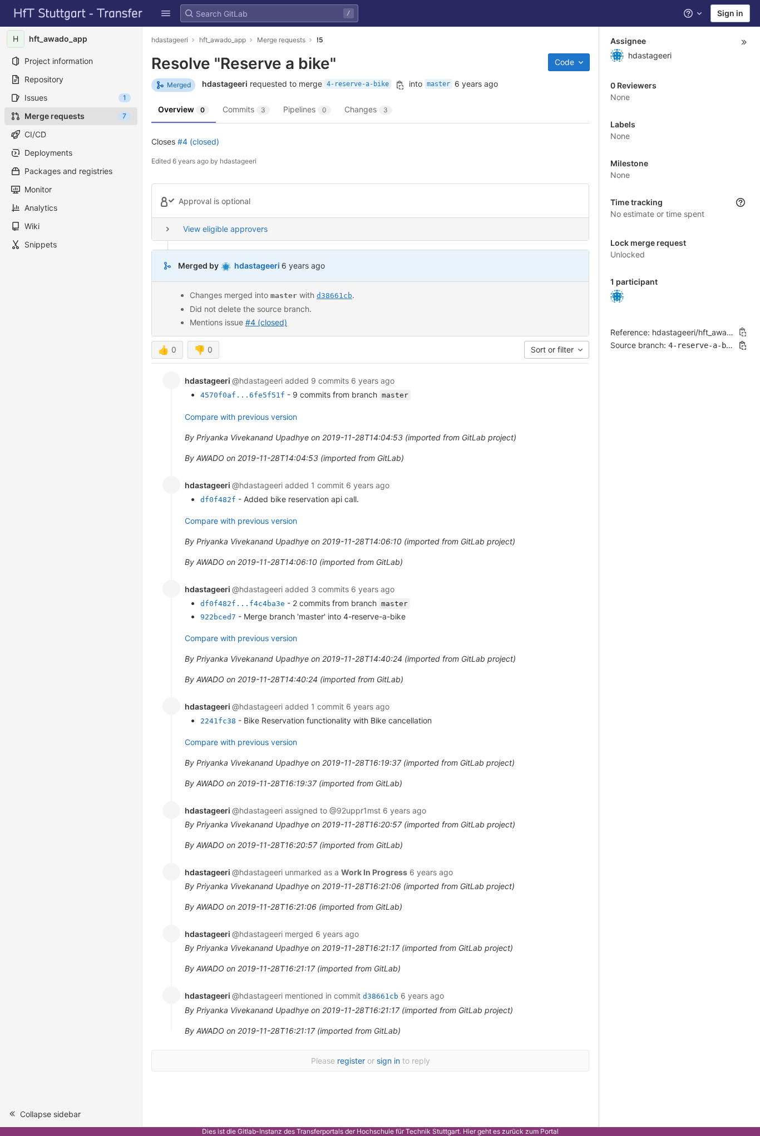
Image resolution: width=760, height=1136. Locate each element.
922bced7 (218, 617)
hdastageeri (169, 40)
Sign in (730, 13)
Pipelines (305, 109)
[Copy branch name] (400, 85)
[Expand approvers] (167, 229)
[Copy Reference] (742, 332)
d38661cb (334, 295)
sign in (388, 1060)
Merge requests (281, 40)
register (351, 1060)
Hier (469, 1131)
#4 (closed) (198, 141)
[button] (166, 13)
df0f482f (218, 499)
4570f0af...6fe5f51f (242, 395)
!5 (320, 40)
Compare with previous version (241, 416)
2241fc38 (218, 721)
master (438, 84)
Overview (181, 109)
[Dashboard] (78, 13)
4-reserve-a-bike (358, 84)
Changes (366, 109)
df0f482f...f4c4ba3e (242, 603)
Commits (244, 109)
